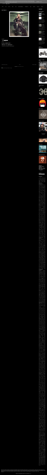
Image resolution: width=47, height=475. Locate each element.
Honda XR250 (42, 299)
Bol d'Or (42, 211)
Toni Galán (43, 439)
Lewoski (42, 328)
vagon (44, 445)
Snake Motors (43, 408)
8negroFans (40, 183)
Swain (42, 422)
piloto (40, 374)
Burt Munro (40, 219)
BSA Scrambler (43, 216)
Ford (43, 267)
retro (41, 385)
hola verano (44, 290)
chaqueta (40, 229)
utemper (40, 445)
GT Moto (40, 282)
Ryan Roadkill (42, 395)
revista (43, 385)
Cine (44, 231)
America (43, 188)
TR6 (40, 440)
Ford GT (44, 267)
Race (44, 379)
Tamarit (43, 423)
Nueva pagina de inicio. (43, 18)
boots (43, 213)
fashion (44, 264)
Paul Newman (44, 370)
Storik (42, 416)
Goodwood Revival (43, 280)
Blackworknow (40, 208)
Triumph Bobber (43, 442)
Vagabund (42, 445)
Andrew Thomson (43, 189)
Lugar (44, 333)
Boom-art (41, 213)
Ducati (43, 255)
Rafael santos (42, 380)
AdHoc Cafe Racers (41, 186)
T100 (44, 422)
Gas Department (40, 274)
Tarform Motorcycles (43, 424)
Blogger (30, 473)
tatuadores (43, 426)
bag (41, 196)
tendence (40, 427)
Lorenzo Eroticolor (42, 331)
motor (44, 354)
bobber (40, 211)
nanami (44, 359)
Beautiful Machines (43, 199)
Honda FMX (44, 296)
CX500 (41, 244)
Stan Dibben (44, 413)
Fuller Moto (40, 273)
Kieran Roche (43, 320)
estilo (42, 262)
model (41, 347)
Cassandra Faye (43, 227)
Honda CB (40, 291)
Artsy (42, 192)
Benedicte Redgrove (41, 201)
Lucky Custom (42, 333)
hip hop (44, 289)
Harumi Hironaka (43, 285)
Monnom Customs (43, 348)
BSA (41, 216)
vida (41, 448)
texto (40, 428)
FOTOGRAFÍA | (26, 6)
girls (44, 279)
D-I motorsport (43, 244)
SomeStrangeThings (43, 409)
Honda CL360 (43, 295)
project (43, 377)
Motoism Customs (42, 354)
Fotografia (41, 269)
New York (43, 361)
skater (43, 406)
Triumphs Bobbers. (43, 24)
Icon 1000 (41, 301)
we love (40, 452)
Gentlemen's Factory (43, 276)
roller (41, 390)
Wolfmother (44, 454)
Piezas (44, 373)
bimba (44, 204)
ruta (40, 395)
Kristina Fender (43, 322)
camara (44, 223)
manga (42, 337)
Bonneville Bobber (41, 212)
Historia (40, 290)
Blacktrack (44, 207)
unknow (42, 444)
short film (44, 404)
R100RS (40, 379)
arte (41, 192)
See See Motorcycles (43, 401)
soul (39, 410)
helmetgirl (40, 287)
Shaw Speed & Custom (42, 402)
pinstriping (44, 374)
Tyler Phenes (42, 443)
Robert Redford (40, 388)
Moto (5, 41)
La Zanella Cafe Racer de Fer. (43, 32)
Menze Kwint (44, 342)
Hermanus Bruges (41, 288)
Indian (40, 303)
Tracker (42, 440)
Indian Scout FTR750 (43, 303)
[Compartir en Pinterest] (7, 40)
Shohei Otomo (40, 404)
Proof (44, 377)
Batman (40, 199)
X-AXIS (43, 455)
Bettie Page (40, 202)
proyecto (42, 378)
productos (40, 377)
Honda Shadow (42, 298)
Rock (40, 389)
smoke (44, 407)
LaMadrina (43, 325)
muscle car (44, 357)
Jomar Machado (41, 312)
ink (40, 304)
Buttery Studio (43, 219)
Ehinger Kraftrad (41, 259)
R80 (42, 379)
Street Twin (44, 417)
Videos (44, 449)
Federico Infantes (41, 265)
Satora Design (41, 398)
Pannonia (44, 369)
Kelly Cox (41, 319)
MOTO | (3, 6)
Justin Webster (43, 314)
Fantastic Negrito (41, 264)
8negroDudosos (40, 182)
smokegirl (40, 408)
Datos (44, 245)
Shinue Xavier (43, 403)
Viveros (41, 450)
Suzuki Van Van (40, 422)
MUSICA (42, 6)
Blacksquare (41, 207)
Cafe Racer (40, 220)
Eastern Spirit (43, 258)
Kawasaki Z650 (41, 318)
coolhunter (42, 239)
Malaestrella (40, 337)
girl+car (44, 278)
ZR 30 (44, 464)
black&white (44, 206)
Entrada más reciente (4, 64)
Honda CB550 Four (43, 294)
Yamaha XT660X (40, 462)
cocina (40, 235)
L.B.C (42, 323)
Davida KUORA (42, 247)
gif (41, 277)
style (40, 418)
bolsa (44, 211)
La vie (41, 325)
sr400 (42, 413)
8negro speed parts (42, 181)
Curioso (40, 243)
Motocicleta (40, 353)
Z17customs (41, 463)
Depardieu (42, 249)
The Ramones (43, 432)
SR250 (41, 413)
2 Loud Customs (42, 178)
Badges (40, 196)
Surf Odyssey (42, 419)
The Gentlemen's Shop (43, 429)
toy (39, 440)
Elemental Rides (42, 260)
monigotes (40, 348)
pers (44, 372)
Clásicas (40, 232)
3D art (41, 179)
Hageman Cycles (41, 283)
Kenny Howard (43, 319)
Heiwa (43, 286)
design (44, 249)
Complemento (41, 237)
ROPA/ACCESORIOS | (20, 6)
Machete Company (41, 335)
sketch (44, 406)
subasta (42, 418)
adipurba (44, 186)
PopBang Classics (41, 376)
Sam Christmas (41, 396)
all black (43, 187)
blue (43, 208)
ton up (44, 437)
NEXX (44, 361)
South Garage (42, 410)
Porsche (44, 376)
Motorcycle (41, 356)
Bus (41, 219)
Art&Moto (40, 192)
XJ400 (44, 455)
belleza (40, 200)
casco (41, 227)
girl (4, 41)
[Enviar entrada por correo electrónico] (2, 40)
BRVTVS (40, 216)
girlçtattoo (43, 279)
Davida (40, 247)
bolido (43, 211)
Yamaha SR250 (40, 457)
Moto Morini (40, 352)
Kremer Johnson (40, 322)
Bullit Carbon (43, 217)
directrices (44, 251)
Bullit (41, 217)
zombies (43, 464)
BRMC (42, 214)
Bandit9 (44, 196)
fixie (40, 266)
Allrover (42, 188)
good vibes (40, 280)
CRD (43, 241)
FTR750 (43, 271)
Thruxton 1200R (41, 435)
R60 (41, 379)
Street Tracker (41, 417)
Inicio (19, 64)
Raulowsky (40, 382)
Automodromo (43, 194)
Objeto (43, 366)
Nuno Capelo (40, 365)
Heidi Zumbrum (40, 286)
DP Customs (44, 254)
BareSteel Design (43, 197)
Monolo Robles (40, 349)
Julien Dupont (40, 314)
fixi (39, 266)
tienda (43, 435)
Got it (41, 1)
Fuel (44, 271)
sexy (39, 402)
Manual (44, 337)
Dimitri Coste (41, 251)
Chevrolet (42, 229)
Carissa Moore (43, 226)
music (40, 358)
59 (43, 179)
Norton (42, 363)
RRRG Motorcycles (43, 393)
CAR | (6, 6)
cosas (40, 241)
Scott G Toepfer (40, 399)
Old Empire (42, 367)
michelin (44, 344)
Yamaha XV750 (43, 462)
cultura (40, 242)
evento (44, 262)
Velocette (40, 447)
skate (44, 405)
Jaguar (43, 308)
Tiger (44, 435)
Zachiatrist (44, 463)
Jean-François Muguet (42, 309)
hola (42, 290)
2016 (44, 178)
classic (42, 232)
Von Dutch (43, 450)
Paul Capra (41, 370)
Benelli (44, 201)
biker (40, 204)
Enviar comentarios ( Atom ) (21, 66)
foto (44, 268)
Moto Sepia (43, 352)
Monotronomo (43, 349)
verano (44, 447)
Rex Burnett (42, 387)
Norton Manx (44, 364)
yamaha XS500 (40, 460)
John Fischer (40, 311)
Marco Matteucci (41, 338)
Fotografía (41, 270)
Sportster (43, 412)
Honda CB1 (42, 291)
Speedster (44, 411)
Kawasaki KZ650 (43, 317)
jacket (42, 308)
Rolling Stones (43, 390)
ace (43, 185)
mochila (40, 347)
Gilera (42, 277)
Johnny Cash (43, 311)
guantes (43, 282)
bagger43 (43, 196)
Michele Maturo (41, 344)
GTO (41, 282)
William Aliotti (41, 454)
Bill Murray (42, 204)
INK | (31, 6)
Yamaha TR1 (40, 458)
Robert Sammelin (43, 388)
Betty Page (42, 202)
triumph (40, 442)
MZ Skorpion (42, 359)
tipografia (40, 436)
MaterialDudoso (43, 340)
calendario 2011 (43, 222)
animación (44, 190)
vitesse (40, 450)
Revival (44, 385)
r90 (43, 379)
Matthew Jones (40, 341)
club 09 (40, 234)
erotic (41, 262)
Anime (40, 191)
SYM (43, 422)
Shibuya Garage (40, 403)
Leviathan (40, 328)
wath (39, 452)
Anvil (43, 191)
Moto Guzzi (42, 351)
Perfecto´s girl (42, 372)
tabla (41, 423)
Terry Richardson (43, 427)
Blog (42, 208)
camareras (40, 224)
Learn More (37, 1)
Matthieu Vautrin (43, 341)
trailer (43, 440)
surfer (44, 419)
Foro (43, 268)
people (40, 372)
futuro (43, 273)
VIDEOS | (34, 6)
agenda (39, 187)
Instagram (42, 305)
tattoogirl (40, 426)
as (43, 192)
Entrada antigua (34, 64)
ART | (16, 6)
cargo (41, 226)
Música (44, 358)
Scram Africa (43, 399)
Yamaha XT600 (43, 461)
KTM (40, 323)
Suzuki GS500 (40, 421)
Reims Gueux (40, 383)
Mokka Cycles (43, 347)
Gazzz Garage (43, 274)
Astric (40, 193)
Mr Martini (40, 357)
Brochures (44, 214)
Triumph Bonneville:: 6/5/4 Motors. (43, 14)
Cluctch (43, 234)
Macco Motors (43, 334)
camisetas (42, 224)
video (42, 449)
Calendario (40, 222)
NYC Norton (40, 366)
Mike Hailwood (43, 345)
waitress (44, 451)
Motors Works (43, 356)
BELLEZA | (38, 6)
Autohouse (40, 194)
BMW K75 (40, 209)
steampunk (44, 414)
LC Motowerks (43, 326)
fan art (44, 263)
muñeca (42, 357)
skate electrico (40, 406)
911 (42, 184)
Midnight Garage (40, 345)
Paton (39, 370)
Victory (40, 448)
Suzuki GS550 (43, 421)
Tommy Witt (42, 437)
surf (40, 419)
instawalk (44, 305)
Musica (42, 358)
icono (43, 301)
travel (44, 440)
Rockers (44, 389)
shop (42, 404)
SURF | (13, 6)
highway (42, 289)
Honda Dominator (41, 296)
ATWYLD (42, 193)
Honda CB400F (42, 293)
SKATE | (9, 6)
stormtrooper (44, 416)
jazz (39, 309)
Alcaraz (41, 187)
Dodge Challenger (41, 254)
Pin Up (42, 374)
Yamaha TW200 (43, 458)
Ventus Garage (42, 447)
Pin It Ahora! (3, 38)
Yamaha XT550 (40, 461)
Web (42, 452)
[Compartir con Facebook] (6, 40)
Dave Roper (40, 246)
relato (43, 383)
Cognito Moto (42, 235)
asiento (44, 192)
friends (41, 271)
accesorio (41, 185)
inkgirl (40, 305)
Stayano (42, 414)
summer (44, 418)
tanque (40, 424)
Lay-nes (41, 326)
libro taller (44, 328)
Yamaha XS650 (43, 460)
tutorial (40, 443)
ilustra (44, 301)
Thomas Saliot (40, 434)
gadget (44, 273)
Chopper (44, 229)
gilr (44, 277)
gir (41, 278)
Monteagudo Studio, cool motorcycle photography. (43, 39)
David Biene (42, 246)
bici (44, 202)
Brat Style (40, 214)
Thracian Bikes (43, 434)
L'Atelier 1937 (44, 323)
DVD (42, 257)
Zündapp (40, 465)
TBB (44, 426)
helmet (44, 286)
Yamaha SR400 (43, 457)
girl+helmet (40, 279)
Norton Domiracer (41, 364)
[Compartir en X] (5, 40)
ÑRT (41, 366)
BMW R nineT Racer (43, 209)
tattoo (42, 425)
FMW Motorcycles (40, 267)
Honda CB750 (40, 295)
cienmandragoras (41, 231)
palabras (42, 369)
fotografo (44, 270)
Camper (44, 224)
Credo (44, 241)
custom (42, 243)
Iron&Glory (41, 306)
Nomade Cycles (43, 362)
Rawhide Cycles (42, 382)
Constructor (41, 238)
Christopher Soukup (43, 230)
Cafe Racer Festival (43, 221)
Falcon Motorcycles (41, 263)
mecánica (42, 342)
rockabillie (42, 389)
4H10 (42, 179)
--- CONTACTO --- (41, 170)
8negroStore (40, 184)
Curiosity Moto (43, 242)
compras (44, 237)
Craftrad (42, 241)
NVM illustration (43, 365)
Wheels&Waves (40, 453)
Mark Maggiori (42, 339)
